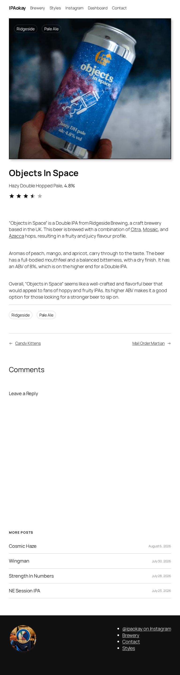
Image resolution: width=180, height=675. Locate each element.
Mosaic (150, 229)
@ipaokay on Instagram (146, 628)
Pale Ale (51, 28)
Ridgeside (26, 28)
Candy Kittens (28, 343)
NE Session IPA (24, 590)
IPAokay (17, 8)
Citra (136, 229)
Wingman (19, 560)
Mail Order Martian (148, 343)
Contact (131, 641)
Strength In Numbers (31, 576)
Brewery (130, 635)
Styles (128, 648)
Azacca (16, 236)
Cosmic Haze (23, 546)
